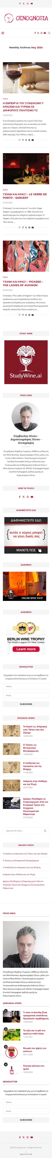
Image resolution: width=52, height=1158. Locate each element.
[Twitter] (24, 3)
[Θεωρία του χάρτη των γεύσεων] (11, 1052)
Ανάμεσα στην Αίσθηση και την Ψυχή (35, 783)
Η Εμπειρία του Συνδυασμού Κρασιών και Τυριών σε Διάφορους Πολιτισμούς (23, 107)
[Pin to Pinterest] (29, 140)
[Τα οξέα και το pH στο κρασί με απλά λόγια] (11, 1035)
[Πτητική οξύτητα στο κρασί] (11, 1070)
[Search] (49, 33)
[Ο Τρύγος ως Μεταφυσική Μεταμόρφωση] (11, 749)
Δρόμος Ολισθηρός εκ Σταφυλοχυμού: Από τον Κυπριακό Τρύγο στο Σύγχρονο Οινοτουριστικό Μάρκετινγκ (35, 806)
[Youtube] (32, 3)
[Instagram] (27, 3)
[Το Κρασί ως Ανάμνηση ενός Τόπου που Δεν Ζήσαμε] (11, 731)
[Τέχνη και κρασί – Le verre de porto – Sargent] (26, 168)
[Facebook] (19, 3)
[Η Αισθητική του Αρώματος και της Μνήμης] (11, 767)
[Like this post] (19, 140)
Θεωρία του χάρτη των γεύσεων (34, 1050)
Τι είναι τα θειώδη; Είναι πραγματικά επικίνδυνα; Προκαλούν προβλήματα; (36, 1015)
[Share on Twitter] (26, 140)
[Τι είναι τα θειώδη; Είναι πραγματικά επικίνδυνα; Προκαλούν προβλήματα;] (11, 1017)
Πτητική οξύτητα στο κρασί (33, 1067)
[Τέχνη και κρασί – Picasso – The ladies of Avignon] (26, 256)
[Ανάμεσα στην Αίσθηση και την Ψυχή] (11, 785)
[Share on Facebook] (23, 140)
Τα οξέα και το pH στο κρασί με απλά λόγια (34, 1032)
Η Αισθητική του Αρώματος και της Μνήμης (32, 766)
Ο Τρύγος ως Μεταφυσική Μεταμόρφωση (30, 747)
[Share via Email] (33, 140)
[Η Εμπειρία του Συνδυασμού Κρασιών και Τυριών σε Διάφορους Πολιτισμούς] (26, 77)
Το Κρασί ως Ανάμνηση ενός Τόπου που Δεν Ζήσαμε (35, 729)
